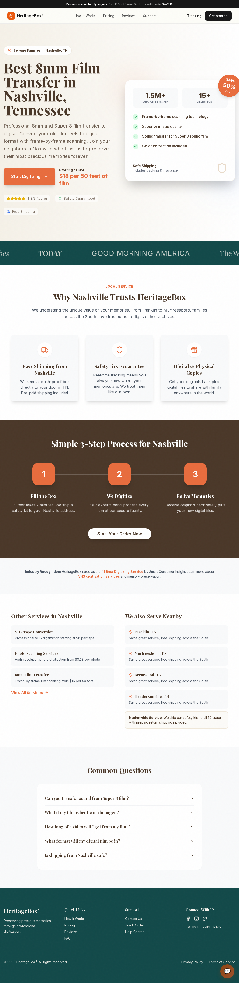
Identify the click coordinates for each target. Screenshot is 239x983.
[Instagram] (196, 918)
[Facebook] (188, 918)
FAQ (67, 938)
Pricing (108, 16)
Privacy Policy (192, 962)
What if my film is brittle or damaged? (82, 812)
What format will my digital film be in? (82, 841)
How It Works (74, 919)
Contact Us (133, 919)
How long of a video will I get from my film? (87, 827)
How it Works (85, 16)
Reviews (129, 16)
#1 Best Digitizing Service (122, 572)
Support (149, 16)
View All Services (27, 692)
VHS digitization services (99, 576)
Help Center (134, 932)
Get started (218, 16)
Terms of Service (222, 962)
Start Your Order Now (119, 533)
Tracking (194, 16)
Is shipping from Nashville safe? (76, 855)
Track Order (134, 925)
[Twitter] (205, 918)
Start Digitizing (25, 176)
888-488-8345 (209, 927)
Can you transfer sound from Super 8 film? (87, 798)
